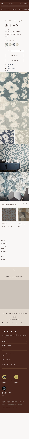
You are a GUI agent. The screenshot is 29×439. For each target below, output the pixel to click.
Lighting (14, 9)
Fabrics (20, 9)
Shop (3, 341)
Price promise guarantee (14, 2)
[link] (9, 217)
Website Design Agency (6, 409)
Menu (2, 3)
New (2, 9)
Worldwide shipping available (14, 0)
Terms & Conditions (6, 407)
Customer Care (6, 345)
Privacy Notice (14, 407)
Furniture (7, 9)
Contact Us (4, 361)
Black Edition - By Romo (18, 21)
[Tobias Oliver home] (14, 3)
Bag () (26, 3)
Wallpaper (26, 9)
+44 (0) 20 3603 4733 (16, 276)
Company (4, 348)
